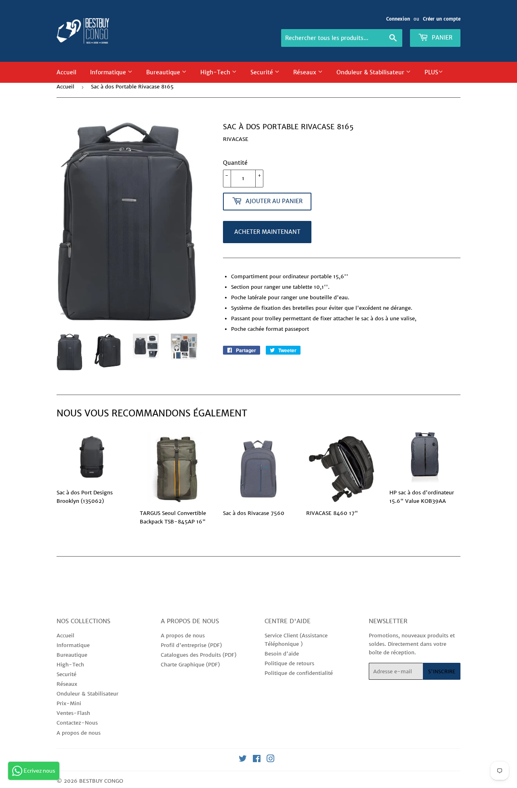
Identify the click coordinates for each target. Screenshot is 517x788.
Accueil (66, 72)
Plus (431, 72)
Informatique (109, 72)
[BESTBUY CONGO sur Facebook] (256, 759)
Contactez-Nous (77, 722)
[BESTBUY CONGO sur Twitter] (243, 759)
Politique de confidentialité (299, 673)
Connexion (398, 19)
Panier (441, 37)
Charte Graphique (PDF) (190, 664)
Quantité (235, 162)
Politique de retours (289, 663)
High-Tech (216, 72)
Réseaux (305, 72)
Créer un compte (441, 19)
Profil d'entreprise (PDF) (191, 645)
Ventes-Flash (73, 713)
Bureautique (164, 72)
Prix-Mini (69, 703)
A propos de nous (79, 732)
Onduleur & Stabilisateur (371, 72)
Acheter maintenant (267, 231)
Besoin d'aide (282, 653)
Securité (262, 72)
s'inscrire (441, 671)
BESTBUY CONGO (101, 780)
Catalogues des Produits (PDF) (198, 654)
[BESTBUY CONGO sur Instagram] (271, 759)
